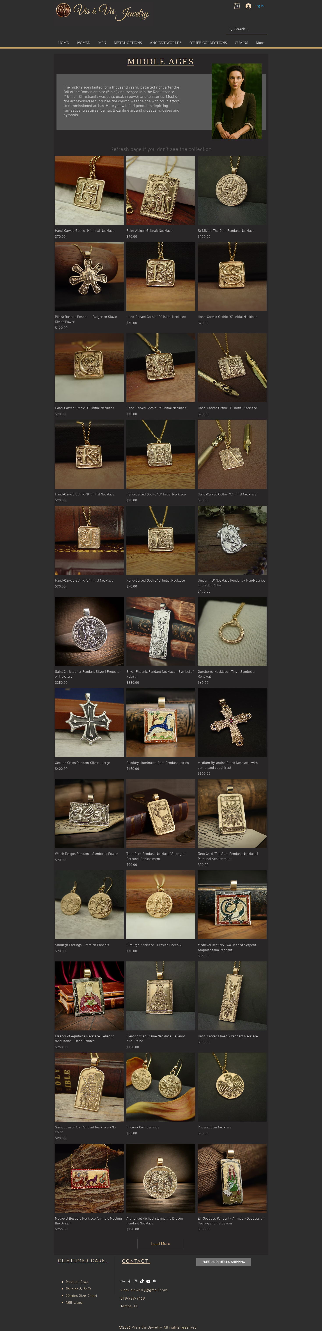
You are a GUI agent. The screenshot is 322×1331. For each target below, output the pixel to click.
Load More (160, 1243)
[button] (237, 5)
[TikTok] (142, 1281)
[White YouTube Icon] (148, 1281)
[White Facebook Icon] (129, 1281)
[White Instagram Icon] (135, 1281)
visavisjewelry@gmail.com (143, 1290)
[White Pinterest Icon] (154, 1281)
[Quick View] (89, 190)
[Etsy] (122, 1281)
